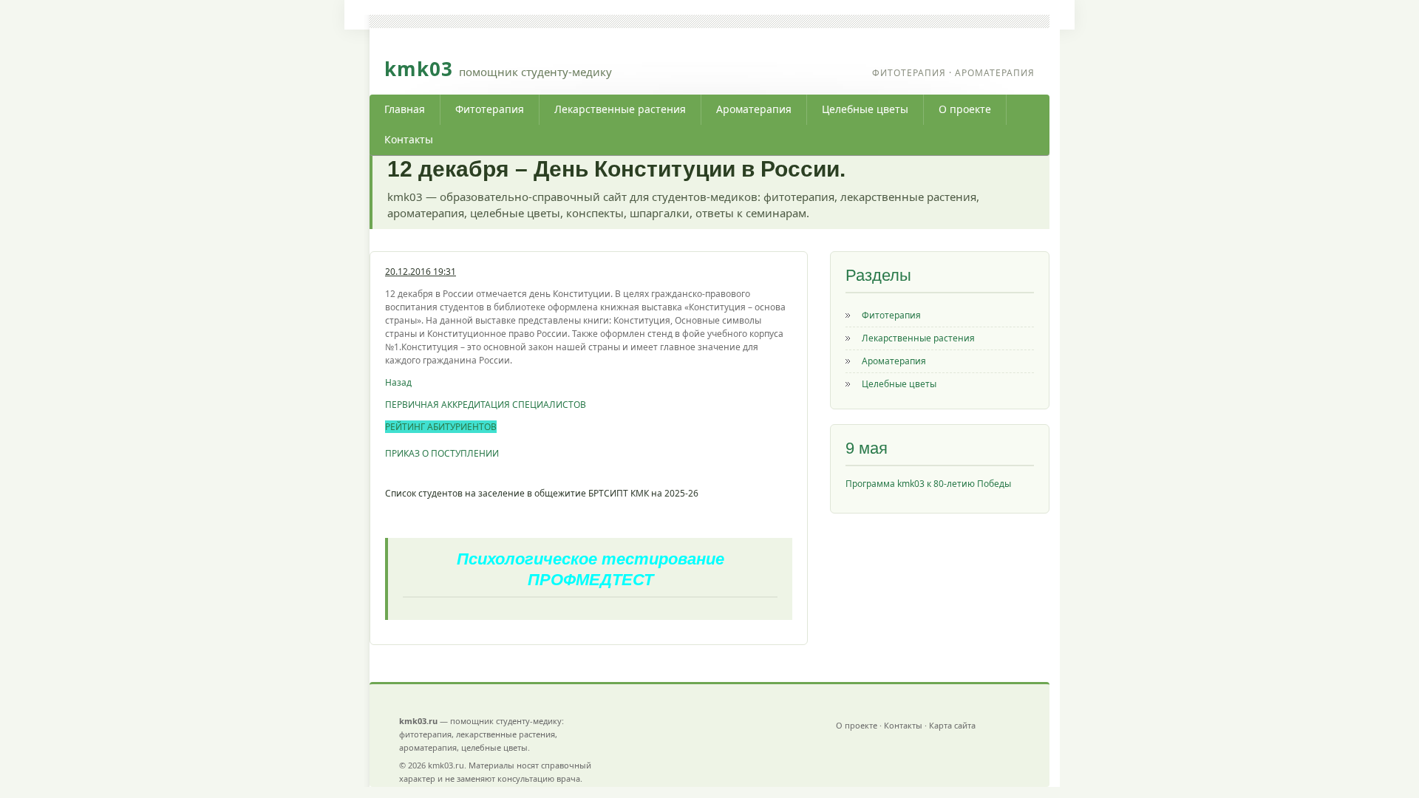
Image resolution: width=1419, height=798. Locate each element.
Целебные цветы (865, 109)
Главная (404, 109)
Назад (398, 382)
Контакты (408, 139)
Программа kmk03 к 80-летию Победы (928, 483)
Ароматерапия (754, 109)
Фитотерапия (489, 109)
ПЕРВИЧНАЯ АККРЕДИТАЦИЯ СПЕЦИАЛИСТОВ (485, 404)
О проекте (965, 109)
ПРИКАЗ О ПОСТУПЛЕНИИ (442, 453)
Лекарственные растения (620, 109)
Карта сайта (952, 725)
